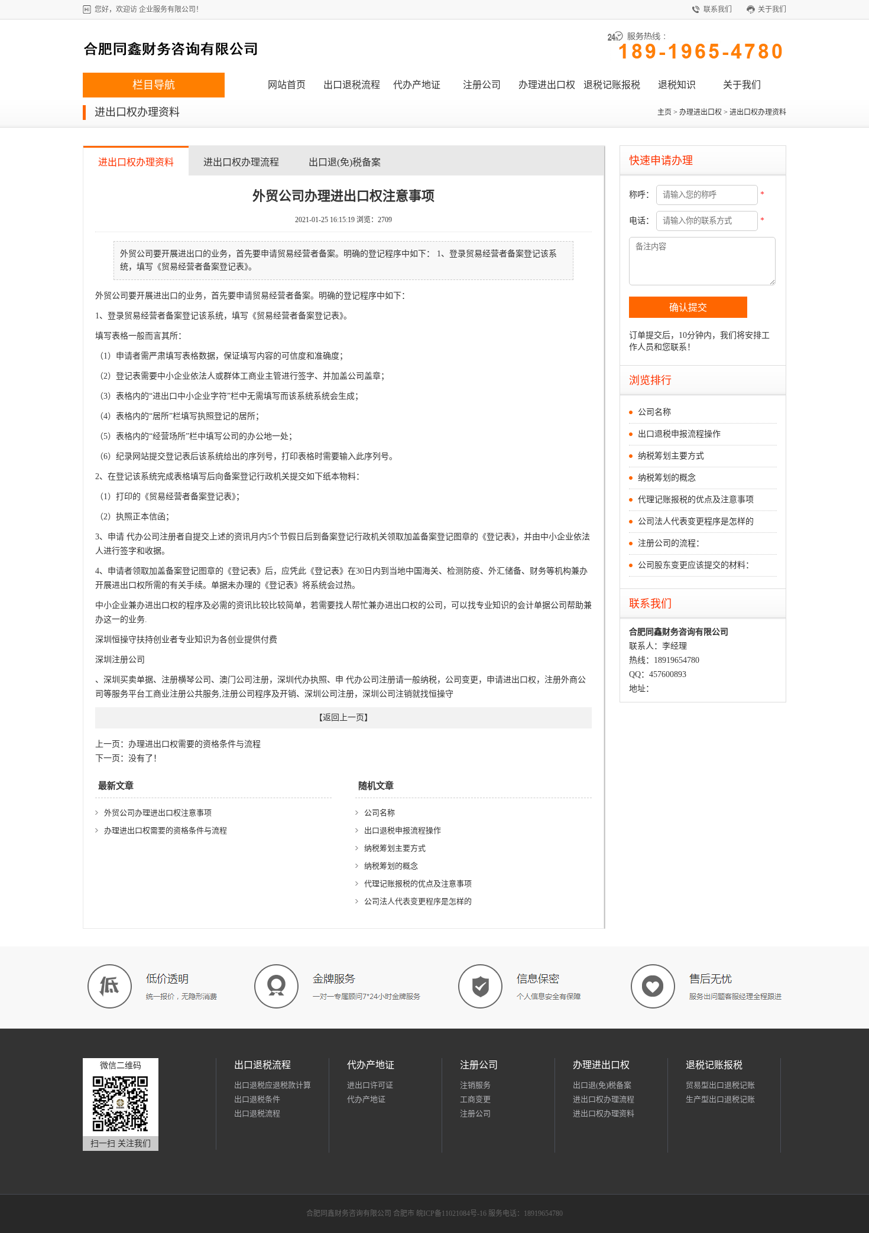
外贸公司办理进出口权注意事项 (158, 812)
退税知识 (677, 85)
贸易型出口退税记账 (720, 1085)
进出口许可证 (370, 1085)
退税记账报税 (611, 85)
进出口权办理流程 (241, 162)
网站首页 (287, 85)
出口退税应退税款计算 (272, 1085)
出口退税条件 (257, 1099)
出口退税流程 (351, 85)
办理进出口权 (546, 85)
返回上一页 (343, 717)
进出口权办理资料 (757, 112)
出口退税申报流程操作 (402, 830)
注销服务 (475, 1085)
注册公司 (482, 85)
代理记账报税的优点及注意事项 (418, 883)
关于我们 (772, 9)
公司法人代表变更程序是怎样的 (418, 901)
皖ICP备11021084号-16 (451, 1213)
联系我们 (717, 9)
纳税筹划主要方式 (395, 848)
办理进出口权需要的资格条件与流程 (178, 744)
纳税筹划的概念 (391, 865)
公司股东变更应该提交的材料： (696, 565)
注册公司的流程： (671, 543)
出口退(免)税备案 (345, 162)
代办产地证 (416, 85)
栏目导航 (153, 85)
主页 (664, 112)
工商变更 (475, 1099)
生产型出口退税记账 (720, 1099)
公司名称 (379, 812)
